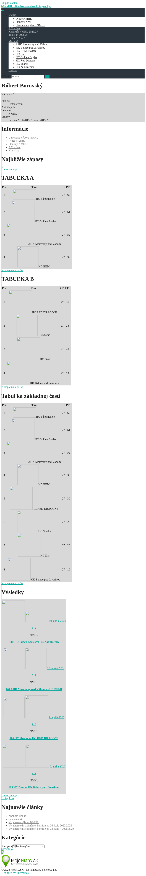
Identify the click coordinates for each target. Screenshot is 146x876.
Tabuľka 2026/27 (18, 34)
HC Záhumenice (25, 66)
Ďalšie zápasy (9, 169)
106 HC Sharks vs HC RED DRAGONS (34, 738)
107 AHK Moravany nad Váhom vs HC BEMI (34, 689)
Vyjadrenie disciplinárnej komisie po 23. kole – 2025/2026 (41, 828)
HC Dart (20, 54)
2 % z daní (14, 28)
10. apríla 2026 (57, 620)
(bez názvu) (15, 819)
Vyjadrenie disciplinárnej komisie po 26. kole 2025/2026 (40, 825)
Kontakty (14, 150)
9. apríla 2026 (56, 717)
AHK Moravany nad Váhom (32, 44)
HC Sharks (22, 63)
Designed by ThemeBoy (15, 872)
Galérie (13, 70)
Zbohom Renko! (18, 815)
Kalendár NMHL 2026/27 (23, 31)
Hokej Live (7, 798)
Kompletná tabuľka (12, 270)
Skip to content (9, 2)
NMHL (13, 15)
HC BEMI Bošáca (26, 50)
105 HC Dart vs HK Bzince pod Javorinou (34, 787)
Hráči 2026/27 (17, 38)
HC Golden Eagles (26, 57)
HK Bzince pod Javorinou (30, 47)
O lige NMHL (24, 18)
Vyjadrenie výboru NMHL (24, 822)
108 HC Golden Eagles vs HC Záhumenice (33, 641)
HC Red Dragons (25, 60)
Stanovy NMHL (25, 21)
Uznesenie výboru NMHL (30, 25)
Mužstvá (13, 41)
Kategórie (6, 846)
